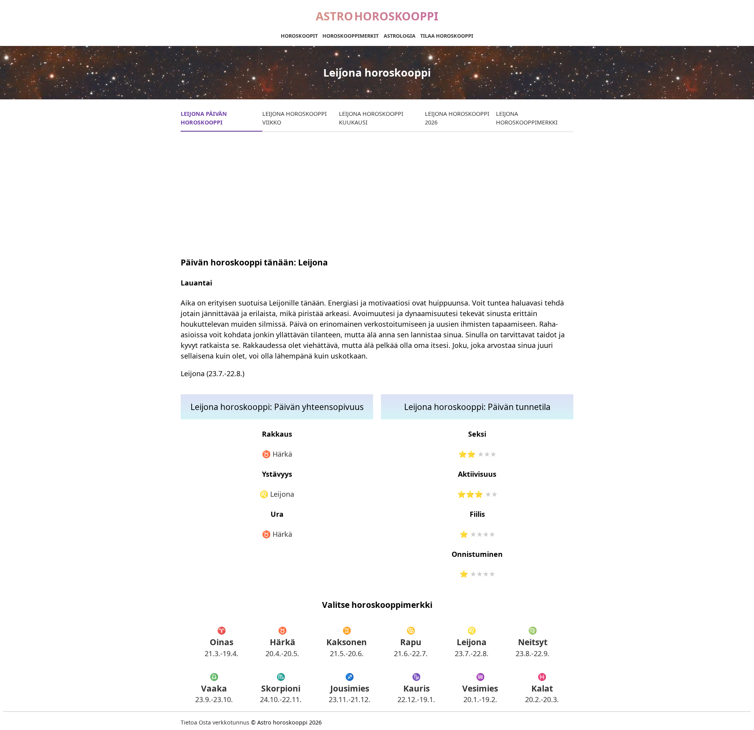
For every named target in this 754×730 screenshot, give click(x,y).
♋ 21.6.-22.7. (411, 642)
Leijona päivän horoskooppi (204, 118)
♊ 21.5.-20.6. (346, 642)
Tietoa (189, 722)
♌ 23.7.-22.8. (472, 642)
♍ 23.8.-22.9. (532, 642)
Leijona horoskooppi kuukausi (371, 118)
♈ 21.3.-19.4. (221, 642)
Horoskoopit (299, 35)
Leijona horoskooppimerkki (527, 118)
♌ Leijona (277, 494)
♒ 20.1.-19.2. (480, 688)
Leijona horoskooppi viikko (294, 118)
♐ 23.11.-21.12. (349, 688)
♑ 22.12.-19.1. (416, 688)
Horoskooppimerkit (350, 35)
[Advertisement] (377, 193)
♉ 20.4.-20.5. (282, 642)
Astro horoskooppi (377, 16)
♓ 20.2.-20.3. (542, 688)
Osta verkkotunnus (224, 722)
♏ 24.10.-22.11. (281, 688)
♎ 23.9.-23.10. (214, 688)
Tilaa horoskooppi (446, 35)
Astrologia (399, 35)
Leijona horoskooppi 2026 (457, 118)
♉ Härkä (277, 454)
